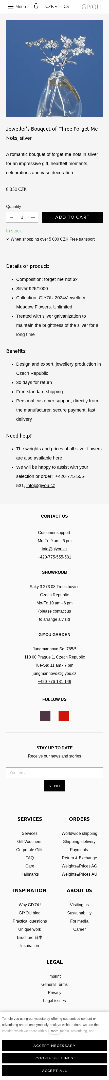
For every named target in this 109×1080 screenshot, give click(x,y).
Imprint (54, 976)
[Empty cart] (36, 6)
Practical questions (30, 921)
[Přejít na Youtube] (64, 716)
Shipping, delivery (79, 841)
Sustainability (79, 913)
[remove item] (11, 217)
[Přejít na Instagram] (45, 716)
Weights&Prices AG (79, 866)
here (57, 458)
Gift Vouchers (29, 841)
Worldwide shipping (79, 833)
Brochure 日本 (30, 937)
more (54, 1031)
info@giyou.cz (40, 485)
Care (29, 866)
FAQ (30, 858)
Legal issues (54, 1001)
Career (79, 929)
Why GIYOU (30, 905)
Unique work (29, 929)
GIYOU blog (30, 913)
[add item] (33, 217)
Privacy (54, 992)
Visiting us (79, 905)
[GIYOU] (92, 6)
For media (79, 921)
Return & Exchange (79, 858)
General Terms (54, 984)
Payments (79, 850)
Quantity (13, 206)
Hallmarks (30, 874)
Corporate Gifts (29, 850)
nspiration (30, 946)
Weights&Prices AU (79, 874)
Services (30, 833)
